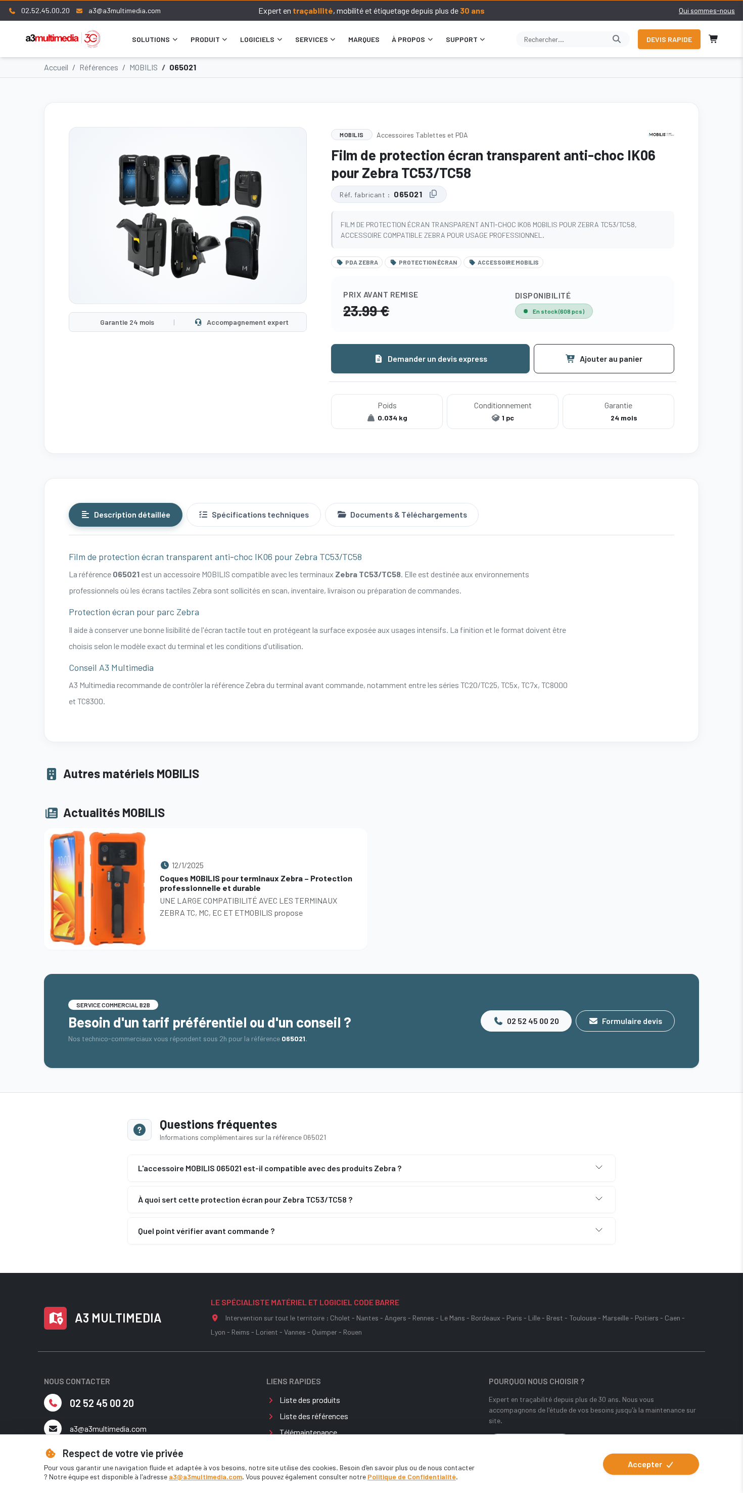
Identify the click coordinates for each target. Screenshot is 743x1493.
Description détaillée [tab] (131, 514)
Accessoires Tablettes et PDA (422, 135)
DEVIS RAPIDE (669, 39)
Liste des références (314, 1416)
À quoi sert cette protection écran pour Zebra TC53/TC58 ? (245, 1199)
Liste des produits (310, 1399)
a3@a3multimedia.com (205, 1476)
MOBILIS (143, 67)
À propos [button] (408, 39)
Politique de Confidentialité (411, 1476)
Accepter (646, 1464)
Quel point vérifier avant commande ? (206, 1230)
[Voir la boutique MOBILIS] (661, 134)
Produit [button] (205, 39)
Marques (364, 39)
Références (98, 67)
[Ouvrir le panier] (714, 39)
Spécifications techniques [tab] (259, 514)
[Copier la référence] (433, 194)
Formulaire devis (631, 1021)
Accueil (56, 67)
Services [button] (311, 39)
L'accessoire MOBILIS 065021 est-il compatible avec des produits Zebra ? (269, 1168)
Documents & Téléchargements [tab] (408, 514)
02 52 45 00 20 (532, 1021)
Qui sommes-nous (707, 10)
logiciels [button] (257, 39)
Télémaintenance (308, 1432)
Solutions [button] (151, 39)
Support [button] (462, 39)
